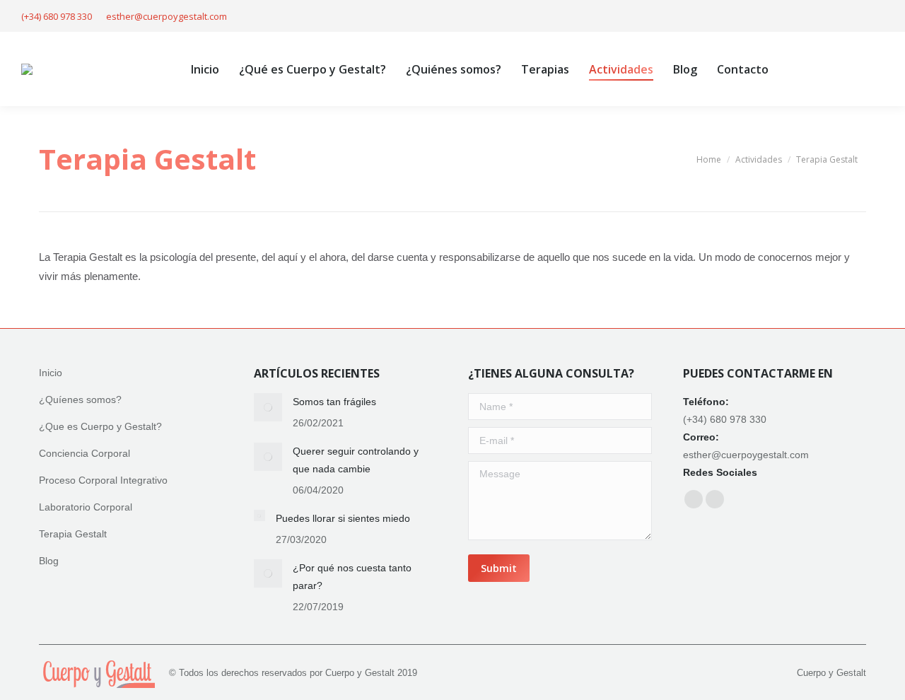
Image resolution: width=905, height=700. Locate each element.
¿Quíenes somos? (80, 399)
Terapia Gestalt (73, 533)
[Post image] (268, 407)
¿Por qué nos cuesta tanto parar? (352, 576)
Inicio (50, 372)
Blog (49, 560)
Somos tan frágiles (334, 401)
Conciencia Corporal (84, 453)
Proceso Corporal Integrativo (103, 480)
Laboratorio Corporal (85, 507)
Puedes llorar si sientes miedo (343, 518)
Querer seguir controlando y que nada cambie (356, 459)
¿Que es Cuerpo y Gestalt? (100, 426)
